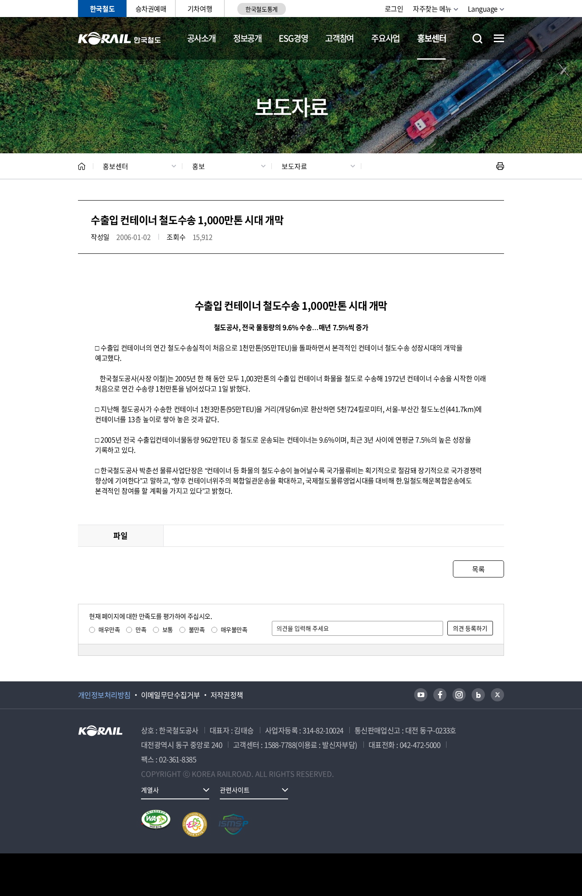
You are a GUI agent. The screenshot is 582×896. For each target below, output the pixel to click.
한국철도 (102, 8)
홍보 (198, 166)
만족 (140, 629)
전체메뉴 (499, 38)
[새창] (420, 694)
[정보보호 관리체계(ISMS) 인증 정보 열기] (233, 824)
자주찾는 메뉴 (432, 8)
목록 (478, 569)
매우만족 (109, 629)
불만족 (197, 629)
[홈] (81, 166)
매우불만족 (234, 629)
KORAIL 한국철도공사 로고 (119, 38)
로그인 (394, 8)
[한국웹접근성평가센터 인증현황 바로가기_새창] (156, 824)
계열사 (150, 790)
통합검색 (477, 38)
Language (483, 8)
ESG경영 (293, 38)
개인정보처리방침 (104, 695)
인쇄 (500, 166)
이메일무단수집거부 (170, 695)
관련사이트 (235, 790)
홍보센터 (431, 38)
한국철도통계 (261, 9)
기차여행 (199, 8)
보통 (167, 629)
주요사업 (385, 38)
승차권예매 (151, 8)
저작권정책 (226, 695)
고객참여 (339, 38)
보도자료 (294, 166)
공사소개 (201, 38)
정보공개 (247, 38)
